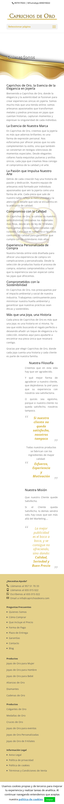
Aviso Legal (15, 754)
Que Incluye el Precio (21, 622)
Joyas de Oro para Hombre (21, 669)
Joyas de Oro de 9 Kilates (20, 741)
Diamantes (12, 689)
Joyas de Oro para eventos (21, 728)
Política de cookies (19, 765)
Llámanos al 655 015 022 (23, 590)
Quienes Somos (18, 611)
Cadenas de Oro (15, 695)
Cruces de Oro (14, 722)
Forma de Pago (17, 627)
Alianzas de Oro (15, 682)
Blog (11, 648)
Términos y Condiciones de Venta (28, 770)
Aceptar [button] (49, 799)
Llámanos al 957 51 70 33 (24, 586)
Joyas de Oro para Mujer (20, 663)
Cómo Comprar (17, 617)
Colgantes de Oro (16, 709)
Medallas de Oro (15, 715)
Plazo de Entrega (18, 632)
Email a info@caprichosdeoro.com (29, 598)
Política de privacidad (21, 760)
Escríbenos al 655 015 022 (24, 594)
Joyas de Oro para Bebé (19, 676)
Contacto (14, 643)
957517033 (19, 2)
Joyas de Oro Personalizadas (22, 734)
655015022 (44, 2)
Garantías (14, 638)
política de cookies (31, 799)
